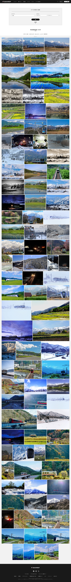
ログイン (61, 1)
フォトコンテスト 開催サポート (42, 573)
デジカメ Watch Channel (34, 573)
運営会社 (15, 576)
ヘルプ (45, 576)
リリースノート (50, 576)
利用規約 (19, 576)
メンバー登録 (66, 1)
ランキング (15, 1)
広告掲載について (40, 576)
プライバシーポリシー (25, 576)
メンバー (33, 1)
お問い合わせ (55, 576)
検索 (35, 19)
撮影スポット (20, 1)
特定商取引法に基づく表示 (33, 576)
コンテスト (28, 1)
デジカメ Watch (27, 573)
